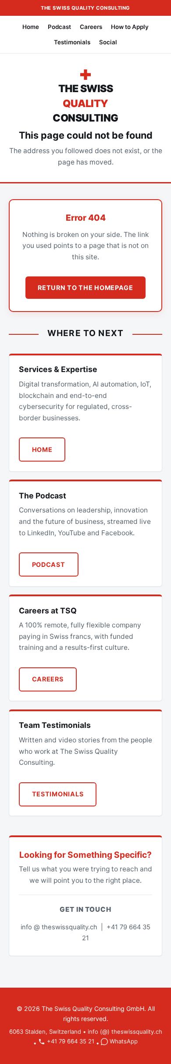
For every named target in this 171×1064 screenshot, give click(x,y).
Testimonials (72, 42)
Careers (91, 26)
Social (108, 42)
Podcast (59, 26)
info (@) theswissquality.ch (125, 1031)
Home (30, 26)
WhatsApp (124, 1041)
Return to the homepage (85, 287)
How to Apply (130, 26)
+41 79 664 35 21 (70, 1041)
